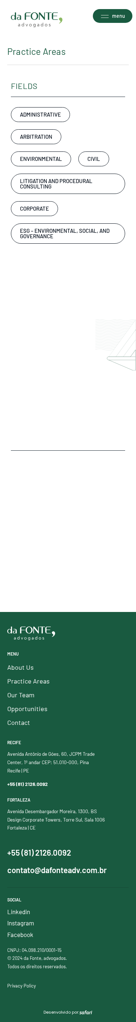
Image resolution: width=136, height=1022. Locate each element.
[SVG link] (37, 19)
